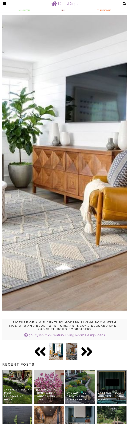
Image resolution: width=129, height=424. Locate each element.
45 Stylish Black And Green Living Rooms (111, 396)
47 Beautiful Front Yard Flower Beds (76, 396)
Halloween (24, 10)
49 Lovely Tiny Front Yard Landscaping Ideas (47, 394)
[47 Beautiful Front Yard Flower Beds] (80, 387)
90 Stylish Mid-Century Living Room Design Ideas (66, 335)
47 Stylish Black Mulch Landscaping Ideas (17, 394)
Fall (63, 10)
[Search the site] (124, 4)
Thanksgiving (104, 10)
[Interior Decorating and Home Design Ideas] (64, 5)
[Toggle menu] (4, 4)
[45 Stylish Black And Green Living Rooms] (111, 387)
